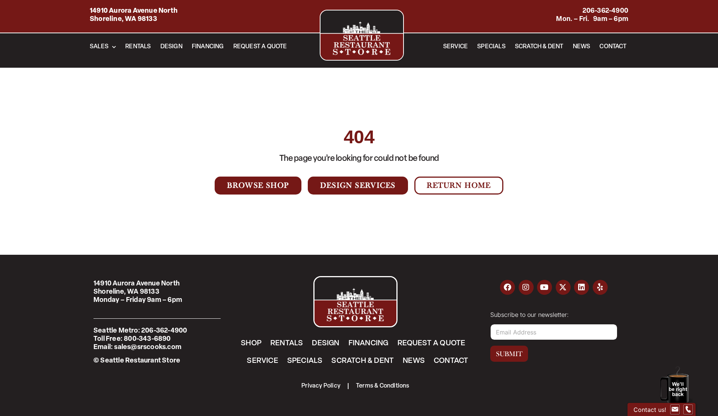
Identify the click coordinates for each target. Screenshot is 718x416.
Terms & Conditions (382, 386)
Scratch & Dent (539, 47)
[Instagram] (526, 287)
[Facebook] (507, 287)
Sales (99, 47)
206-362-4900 (605, 11)
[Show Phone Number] (688, 409)
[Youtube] (544, 287)
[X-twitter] (563, 287)
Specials (491, 47)
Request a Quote (260, 47)
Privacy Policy (320, 386)
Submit (509, 354)
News (581, 47)
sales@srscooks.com (147, 347)
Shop (251, 343)
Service (455, 47)
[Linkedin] (581, 287)
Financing (208, 47)
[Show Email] (675, 409)
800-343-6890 (147, 339)
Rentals (138, 47)
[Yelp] (600, 287)
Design (171, 47)
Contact (612, 47)
